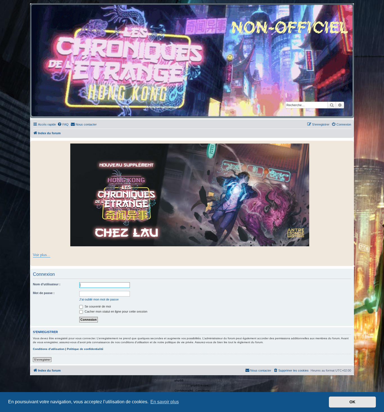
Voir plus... (41, 255)
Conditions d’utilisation (48, 348)
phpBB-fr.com (199, 385)
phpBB (179, 380)
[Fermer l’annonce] (349, 145)
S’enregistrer (42, 359)
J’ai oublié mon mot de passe (99, 299)
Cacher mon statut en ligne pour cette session (115, 311)
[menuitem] (63, 124)
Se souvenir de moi (97, 306)
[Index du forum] (192, 60)
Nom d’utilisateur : (46, 284)
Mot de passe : (44, 293)
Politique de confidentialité (85, 348)
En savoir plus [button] (164, 401)
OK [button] (352, 402)
